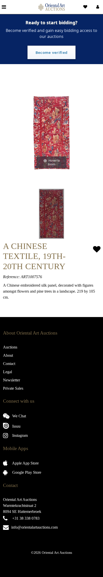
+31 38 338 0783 (26, 518)
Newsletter (11, 380)
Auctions (10, 347)
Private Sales (13, 388)
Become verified (52, 52)
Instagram (19, 435)
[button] (97, 7)
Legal (7, 372)
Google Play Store (26, 472)
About (8, 355)
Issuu (15, 426)
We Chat (18, 416)
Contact (9, 363)
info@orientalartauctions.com (34, 527)
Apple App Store (25, 463)
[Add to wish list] (96, 249)
